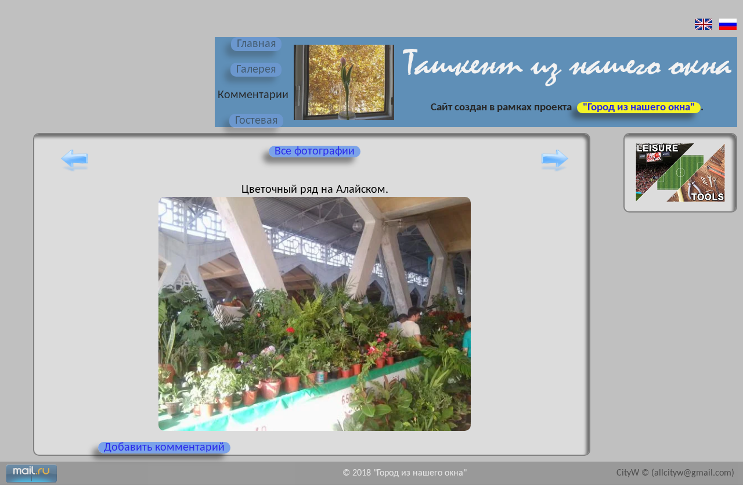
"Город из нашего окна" (639, 107)
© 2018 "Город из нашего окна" (404, 473)
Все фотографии (315, 151)
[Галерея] (342, 121)
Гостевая (256, 121)
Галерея (256, 69)
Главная (256, 44)
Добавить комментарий (164, 447)
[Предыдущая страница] (74, 171)
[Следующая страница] (554, 171)
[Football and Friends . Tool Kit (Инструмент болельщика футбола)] (680, 205)
